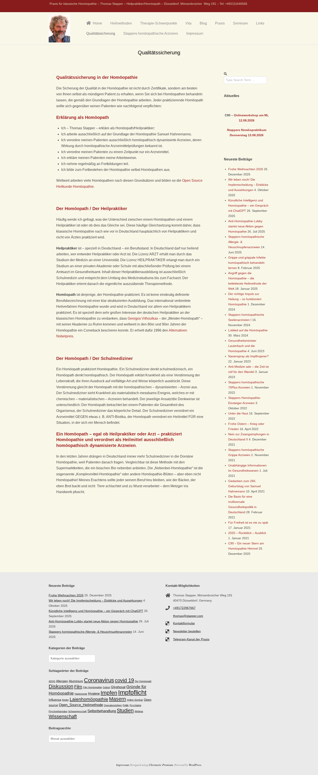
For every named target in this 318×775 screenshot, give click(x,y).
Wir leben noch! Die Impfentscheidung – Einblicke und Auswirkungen (248, 185)
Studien (125, 710)
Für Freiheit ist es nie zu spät (248, 522)
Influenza (55, 699)
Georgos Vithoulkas (143, 318)
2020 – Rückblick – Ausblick (247, 533)
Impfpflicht (132, 692)
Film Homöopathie (92, 687)
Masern (117, 699)
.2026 (250, 120)
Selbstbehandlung (101, 711)
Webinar (139, 711)
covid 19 (124, 680)
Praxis (220, 23)
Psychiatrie (135, 705)
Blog (203, 23)
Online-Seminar (135, 700)
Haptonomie (81, 693)
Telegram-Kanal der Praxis (191, 639)
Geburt (106, 687)
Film (78, 686)
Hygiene (94, 693)
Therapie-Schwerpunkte (158, 23)
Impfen (109, 693)
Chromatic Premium (161, 765)
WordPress (195, 765)
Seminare (240, 23)
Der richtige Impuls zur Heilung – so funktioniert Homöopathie (244, 299)
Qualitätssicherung (100, 33)
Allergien (62, 681)
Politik (126, 705)
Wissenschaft (63, 716)
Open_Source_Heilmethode (81, 705)
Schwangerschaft (77, 711)
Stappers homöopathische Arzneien (150, 33)
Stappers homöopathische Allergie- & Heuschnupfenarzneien (90, 631)
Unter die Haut (238, 413)
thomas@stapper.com (188, 616)
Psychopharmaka (58, 711)
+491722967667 (184, 608)
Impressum (194, 33)
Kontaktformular (184, 623)
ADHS (52, 681)
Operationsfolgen (113, 705)
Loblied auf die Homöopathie (248, 330)
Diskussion (61, 686)
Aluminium (76, 681)
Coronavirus (99, 680)
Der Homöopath (143, 681)
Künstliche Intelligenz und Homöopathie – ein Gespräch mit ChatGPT (248, 205)
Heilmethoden (121, 23)
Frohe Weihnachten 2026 (245, 169)
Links (260, 23)
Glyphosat (118, 687)
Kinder (65, 700)
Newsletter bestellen (187, 631)
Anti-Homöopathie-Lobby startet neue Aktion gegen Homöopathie (245, 226)
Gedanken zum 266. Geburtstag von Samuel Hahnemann (244, 486)
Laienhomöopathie (89, 699)
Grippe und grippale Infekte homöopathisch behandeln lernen (247, 263)
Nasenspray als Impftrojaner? (248, 356)
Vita (188, 23)
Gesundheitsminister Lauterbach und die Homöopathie (242, 346)
